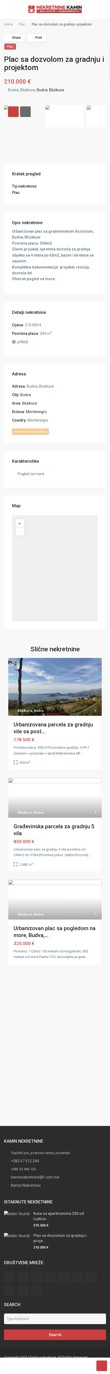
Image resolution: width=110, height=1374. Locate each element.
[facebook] (9, 1277)
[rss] (23, 1277)
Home (8, 24)
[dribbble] (50, 1277)
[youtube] (23, 1290)
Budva (42, 90)
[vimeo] (36, 1290)
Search (55, 1335)
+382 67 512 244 (25, 1161)
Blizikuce (56, 90)
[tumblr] (91, 1277)
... (82, 753)
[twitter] (36, 1277)
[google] (63, 1277)
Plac (22, 24)
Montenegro (36, 412)
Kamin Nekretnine (26, 1185)
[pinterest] (9, 1290)
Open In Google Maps (30, 432)
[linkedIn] (77, 1277)
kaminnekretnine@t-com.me (35, 1177)
